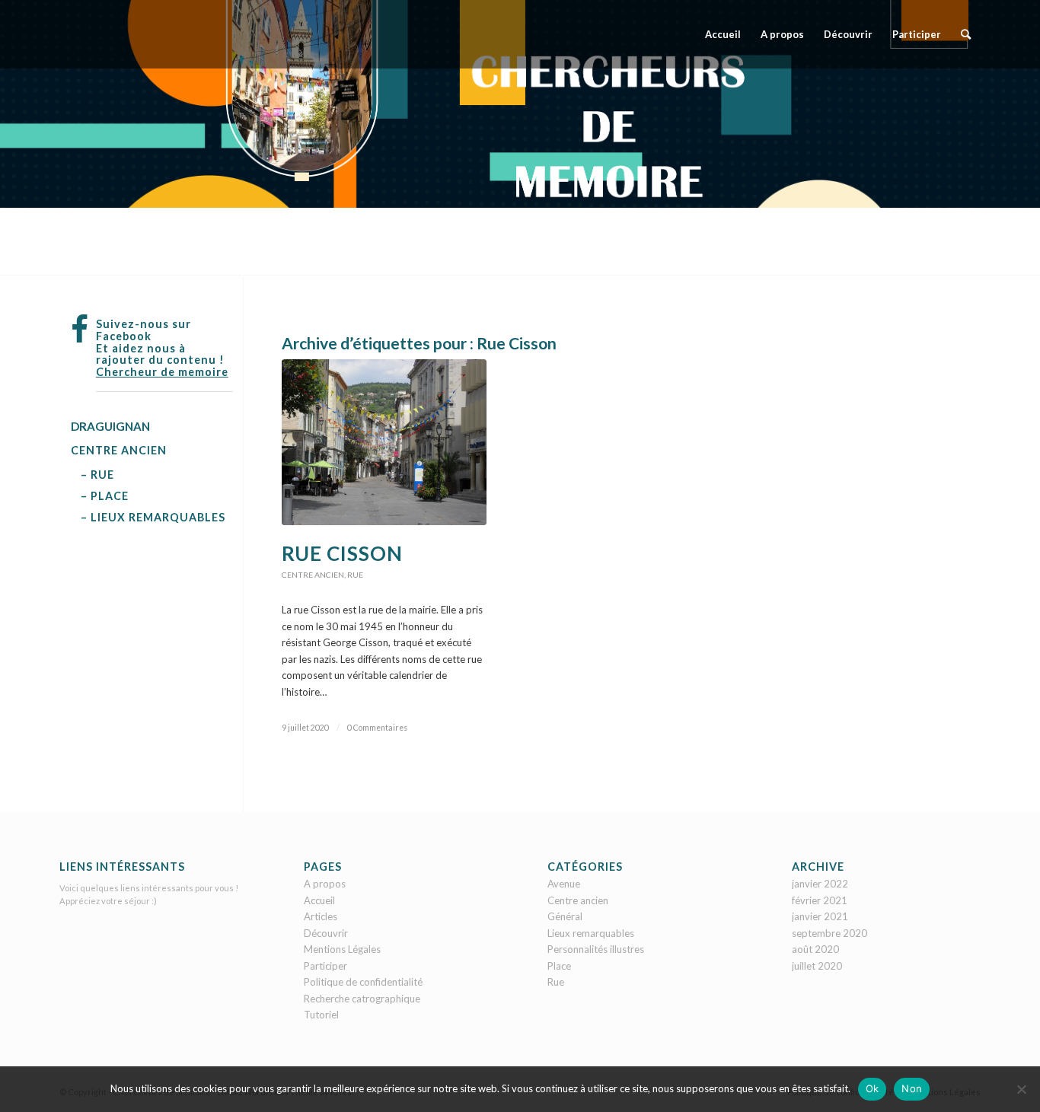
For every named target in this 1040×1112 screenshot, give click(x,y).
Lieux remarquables (590, 933)
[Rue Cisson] (384, 442)
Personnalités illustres (595, 949)
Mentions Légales (342, 949)
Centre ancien (313, 574)
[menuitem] (723, 34)
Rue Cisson (342, 553)
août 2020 (815, 949)
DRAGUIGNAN (110, 426)
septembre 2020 (829, 933)
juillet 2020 (817, 966)
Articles (320, 916)
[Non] (1021, 1089)
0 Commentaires (377, 727)
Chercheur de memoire (162, 371)
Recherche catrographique (362, 999)
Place (559, 966)
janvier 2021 (820, 916)
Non (911, 1088)
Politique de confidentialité (363, 982)
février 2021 (819, 900)
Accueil (319, 900)
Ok (872, 1088)
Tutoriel (321, 1014)
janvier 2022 (820, 884)
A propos (325, 884)
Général (564, 916)
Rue (355, 574)
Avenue (563, 884)
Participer (325, 966)
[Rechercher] (966, 34)
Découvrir (326, 933)
